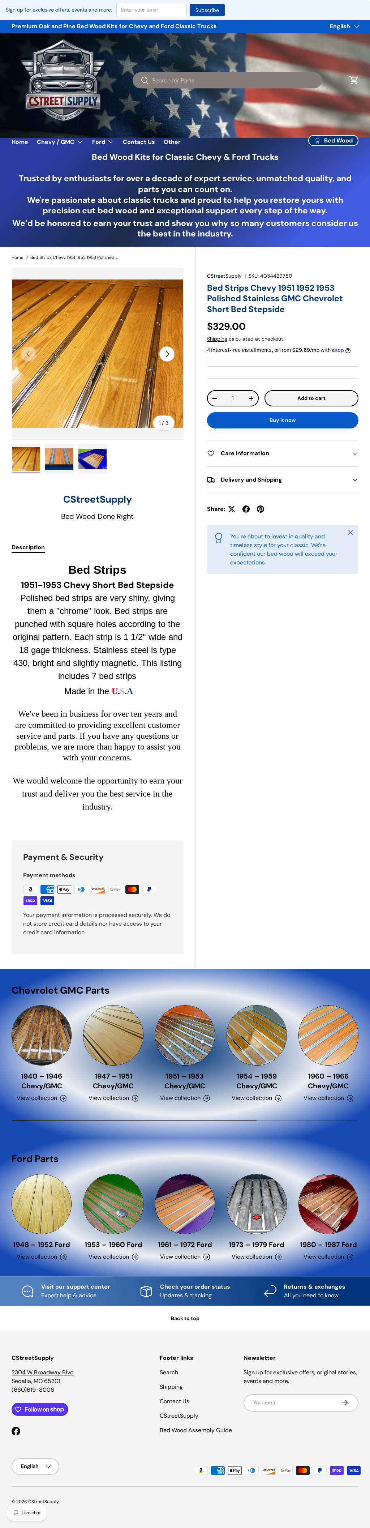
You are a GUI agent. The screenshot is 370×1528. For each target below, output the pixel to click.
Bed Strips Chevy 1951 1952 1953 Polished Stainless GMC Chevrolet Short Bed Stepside (73, 257)
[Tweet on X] (231, 509)
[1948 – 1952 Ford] (41, 1204)
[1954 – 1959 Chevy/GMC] (256, 1035)
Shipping (217, 339)
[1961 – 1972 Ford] (185, 1204)
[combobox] (227, 80)
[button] (354, 80)
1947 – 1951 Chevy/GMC (113, 1081)
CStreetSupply (224, 276)
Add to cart (311, 398)
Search (169, 1372)
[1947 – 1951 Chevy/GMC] (113, 1035)
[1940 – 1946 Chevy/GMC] (41, 1035)
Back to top (185, 1318)
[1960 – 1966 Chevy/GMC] (328, 1035)
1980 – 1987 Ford (328, 1244)
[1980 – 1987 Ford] (328, 1204)
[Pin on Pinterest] (260, 509)
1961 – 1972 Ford (185, 1244)
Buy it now (283, 420)
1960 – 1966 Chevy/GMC (328, 1081)
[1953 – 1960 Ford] (113, 1204)
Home (20, 141)
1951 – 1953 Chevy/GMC (184, 1081)
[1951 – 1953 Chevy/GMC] (185, 1035)
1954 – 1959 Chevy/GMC (256, 1081)
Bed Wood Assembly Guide (196, 1430)
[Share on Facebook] (246, 509)
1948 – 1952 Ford (41, 1244)
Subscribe (207, 10)
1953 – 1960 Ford (113, 1244)
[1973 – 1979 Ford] (256, 1204)
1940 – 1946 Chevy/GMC (41, 1081)
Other (172, 141)
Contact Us (139, 141)
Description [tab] (28, 547)
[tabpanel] (98, 692)
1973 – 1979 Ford (256, 1244)
